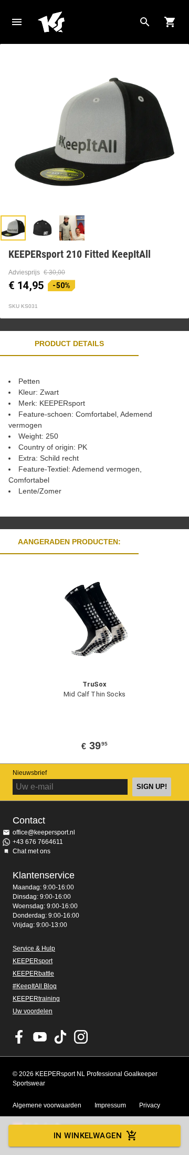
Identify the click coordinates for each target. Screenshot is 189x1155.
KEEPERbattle (33, 973)
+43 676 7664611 (38, 841)
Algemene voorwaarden (47, 1105)
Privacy (149, 1105)
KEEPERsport (32, 961)
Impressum (110, 1105)
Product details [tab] (69, 343)
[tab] (13, 228)
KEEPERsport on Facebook (19, 1037)
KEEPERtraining (36, 998)
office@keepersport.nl (44, 832)
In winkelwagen (88, 1135)
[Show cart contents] (170, 22)
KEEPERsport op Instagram (81, 1037)
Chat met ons (31, 851)
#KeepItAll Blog (35, 986)
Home (86, 22)
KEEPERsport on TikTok (60, 1037)
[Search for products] (144, 22)
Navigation (16, 22)
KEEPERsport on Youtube (40, 1037)
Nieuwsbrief (30, 772)
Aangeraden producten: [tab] (69, 542)
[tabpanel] (94, 436)
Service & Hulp (34, 948)
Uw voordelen (32, 1011)
